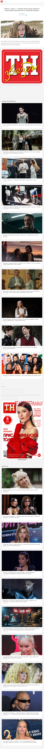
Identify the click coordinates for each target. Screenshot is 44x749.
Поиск (42, 1)
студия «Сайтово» (13, 399)
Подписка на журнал (22, 459)
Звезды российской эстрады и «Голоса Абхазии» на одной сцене (22, 375)
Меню (42, 5)
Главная (6, 1)
